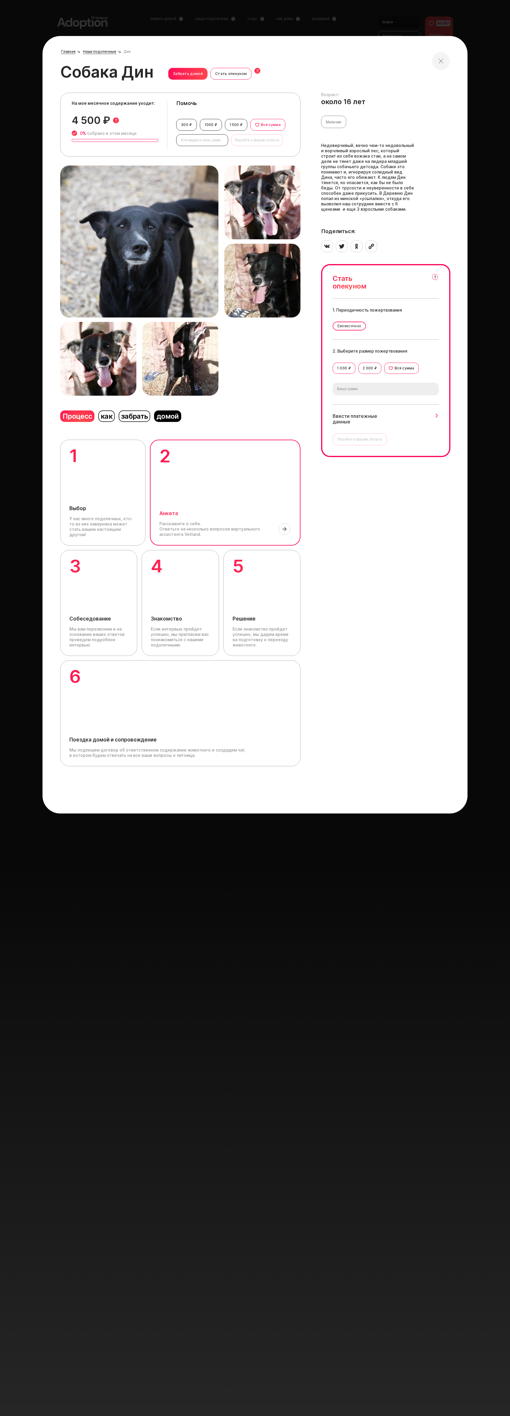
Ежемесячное (349, 326)
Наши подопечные (99, 51)
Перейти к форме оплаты (257, 140)
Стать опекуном (231, 73)
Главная (68, 51)
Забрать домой (188, 73)
